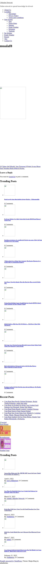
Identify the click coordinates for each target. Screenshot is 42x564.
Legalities (7, 12)
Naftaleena (10, 517)
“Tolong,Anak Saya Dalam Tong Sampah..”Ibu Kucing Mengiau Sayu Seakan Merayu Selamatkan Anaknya (22, 261)
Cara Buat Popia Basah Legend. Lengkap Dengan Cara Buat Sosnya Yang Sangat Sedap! (21, 410)
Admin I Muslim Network (15, 498)
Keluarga (12, 29)
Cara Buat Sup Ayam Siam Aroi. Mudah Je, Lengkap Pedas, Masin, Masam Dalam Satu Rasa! (22, 414)
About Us (7, 10)
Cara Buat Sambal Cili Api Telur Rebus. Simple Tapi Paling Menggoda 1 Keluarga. (22, 418)
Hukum (11, 25)
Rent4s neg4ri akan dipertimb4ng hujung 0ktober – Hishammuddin (21, 199)
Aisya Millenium (12, 481)
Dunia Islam (13, 23)
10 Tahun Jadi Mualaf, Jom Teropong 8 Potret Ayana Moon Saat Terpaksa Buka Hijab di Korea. (20, 167)
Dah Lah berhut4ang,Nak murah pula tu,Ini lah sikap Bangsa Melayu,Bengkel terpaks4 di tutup (20, 366)
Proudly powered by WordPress (11, 561)
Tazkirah (12, 31)
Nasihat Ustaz (4, 450)
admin (9, 539)
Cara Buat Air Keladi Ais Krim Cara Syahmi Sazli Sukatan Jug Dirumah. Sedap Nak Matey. (21, 406)
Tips (5, 39)
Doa (10, 21)
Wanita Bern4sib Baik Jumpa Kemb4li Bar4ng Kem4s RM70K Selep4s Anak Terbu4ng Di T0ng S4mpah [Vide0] (22, 303)
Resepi (6, 37)
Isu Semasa (8, 33)
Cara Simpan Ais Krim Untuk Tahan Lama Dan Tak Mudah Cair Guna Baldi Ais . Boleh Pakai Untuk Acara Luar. (22, 550)
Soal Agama (8, 19)
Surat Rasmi (4, 424)
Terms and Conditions (16, 18)
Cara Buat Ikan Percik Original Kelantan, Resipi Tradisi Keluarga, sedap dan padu (20, 402)
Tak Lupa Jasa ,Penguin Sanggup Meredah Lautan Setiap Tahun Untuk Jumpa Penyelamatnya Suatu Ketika (22, 345)
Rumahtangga (4, 437)
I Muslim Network (6, 3)
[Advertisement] (21, 67)
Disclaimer (12, 14)
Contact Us (8, 41)
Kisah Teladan (13, 27)
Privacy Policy (14, 16)
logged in (12, 177)
